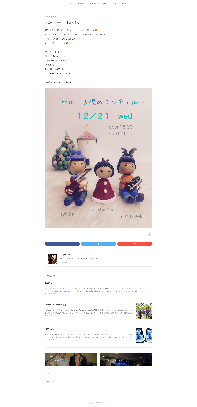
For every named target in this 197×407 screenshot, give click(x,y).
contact (114, 3)
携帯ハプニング (51, 329)
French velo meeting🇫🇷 (55, 304)
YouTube (93, 3)
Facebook (126, 3)
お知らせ (48, 283)
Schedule (81, 3)
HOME (69, 3)
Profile (104, 3)
